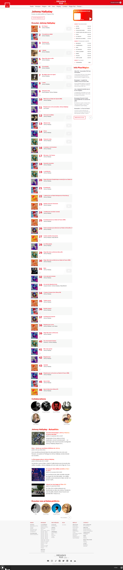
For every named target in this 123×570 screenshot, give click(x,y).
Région (44, 6)
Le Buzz (52, 536)
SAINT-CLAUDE (83, 57)
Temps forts (43, 550)
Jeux (53, 6)
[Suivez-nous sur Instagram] (51, 560)
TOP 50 (42, 529)
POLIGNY (83, 55)
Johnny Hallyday (46, 27)
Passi (66, 412)
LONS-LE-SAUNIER (83, 51)
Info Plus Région (54, 525)
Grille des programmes (34, 534)
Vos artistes (43, 551)
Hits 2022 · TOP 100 (44, 536)
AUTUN (83, 26)
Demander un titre (33, 530)
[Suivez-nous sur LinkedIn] (67, 560)
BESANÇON (83, 43)
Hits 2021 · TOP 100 (44, 537)
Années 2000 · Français (45, 540)
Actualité (31, 528)
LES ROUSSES (83, 49)
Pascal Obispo (35, 412)
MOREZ (83, 53)
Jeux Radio (64, 524)
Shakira (66, 514)
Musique (37, 6)
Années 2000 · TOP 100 (45, 539)
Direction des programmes (88, 531)
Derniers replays (75, 527)
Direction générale (86, 528)
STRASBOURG (83, 62)
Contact (65, 6)
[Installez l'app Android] (74, 560)
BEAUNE (83, 28)
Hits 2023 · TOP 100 (44, 535)
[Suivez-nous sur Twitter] (63, 560)
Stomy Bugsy (67, 424)
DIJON (83, 34)
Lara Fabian (46, 108)
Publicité (84, 540)
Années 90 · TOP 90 (44, 542)
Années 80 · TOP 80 (44, 545)
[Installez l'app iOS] (71, 560)
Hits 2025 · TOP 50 (44, 532)
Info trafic (53, 537)
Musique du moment (44, 527)
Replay (59, 6)
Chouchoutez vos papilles (77, 533)
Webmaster (85, 546)
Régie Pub (72, 6)
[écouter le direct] (90, 19)
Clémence (46, 342)
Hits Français (43, 528)
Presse (79, 6)
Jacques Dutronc (47, 285)
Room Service (75, 534)
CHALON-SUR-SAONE (83, 30)
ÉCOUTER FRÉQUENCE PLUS (82, 11)
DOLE (83, 47)
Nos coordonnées (86, 525)
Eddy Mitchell (55, 237)
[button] (2, 567)
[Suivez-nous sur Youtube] (48, 560)
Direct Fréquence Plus (34, 525)
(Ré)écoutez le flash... (79, 117)
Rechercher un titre (33, 529)
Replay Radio (75, 528)
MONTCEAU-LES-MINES (83, 38)
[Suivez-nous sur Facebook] (59, 560)
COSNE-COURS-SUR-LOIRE (83, 32)
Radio (32, 6)
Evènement (75, 535)
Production (85, 542)
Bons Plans (53, 528)
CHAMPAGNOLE (83, 45)
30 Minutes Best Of (76, 536)
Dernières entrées (44, 525)
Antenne (84, 536)
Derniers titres (75, 525)
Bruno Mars (46, 514)
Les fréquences (33, 531)
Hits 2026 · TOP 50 (44, 531)
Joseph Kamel (56, 514)
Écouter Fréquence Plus (38, 17)
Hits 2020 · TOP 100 (44, 538)
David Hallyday (45, 92)
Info (49, 6)
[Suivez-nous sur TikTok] (55, 560)
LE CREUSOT (83, 36)
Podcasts (31, 527)
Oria (36, 514)
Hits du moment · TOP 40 (45, 530)
